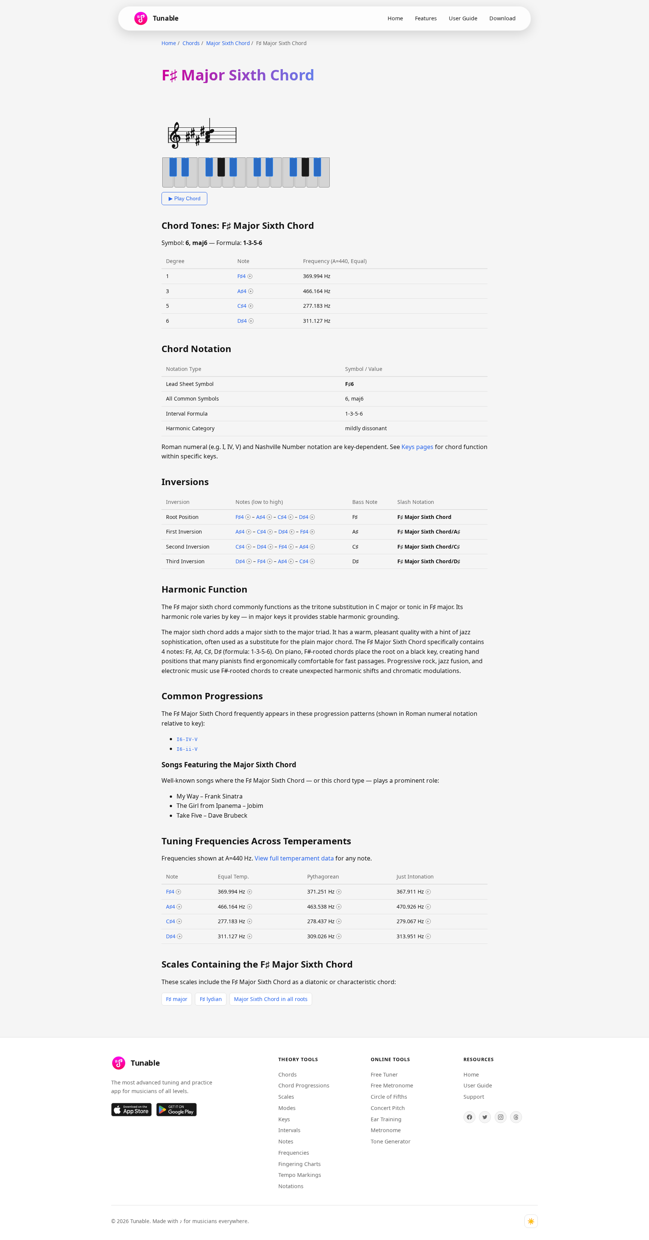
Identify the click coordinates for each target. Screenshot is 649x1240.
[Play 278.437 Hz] (338, 921)
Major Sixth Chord (228, 43)
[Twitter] (485, 1117)
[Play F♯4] (250, 276)
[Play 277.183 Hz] (249, 921)
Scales (286, 1096)
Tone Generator (391, 1141)
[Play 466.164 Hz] (249, 906)
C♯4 (241, 305)
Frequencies (293, 1152)
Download (502, 18)
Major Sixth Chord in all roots (271, 999)
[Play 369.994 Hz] (249, 892)
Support (473, 1096)
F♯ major (176, 999)
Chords (191, 43)
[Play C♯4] (251, 306)
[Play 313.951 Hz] (428, 936)
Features (426, 18)
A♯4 (241, 291)
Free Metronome (392, 1085)
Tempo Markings (299, 1174)
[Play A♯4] (251, 291)
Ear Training (386, 1119)
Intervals (289, 1130)
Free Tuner (384, 1074)
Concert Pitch (388, 1107)
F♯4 (241, 276)
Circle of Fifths (389, 1096)
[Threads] (516, 1117)
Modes (287, 1107)
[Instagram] (501, 1117)
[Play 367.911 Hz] (428, 892)
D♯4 (242, 320)
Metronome (386, 1130)
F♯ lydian (211, 999)
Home (395, 18)
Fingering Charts (299, 1163)
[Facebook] (469, 1117)
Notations (290, 1186)
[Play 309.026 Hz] (338, 936)
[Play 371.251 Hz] (338, 892)
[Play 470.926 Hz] (428, 906)
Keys (284, 1119)
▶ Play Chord (185, 198)
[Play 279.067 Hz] (428, 921)
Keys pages (417, 447)
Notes (285, 1141)
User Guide (463, 18)
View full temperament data (294, 858)
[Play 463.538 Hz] (338, 906)
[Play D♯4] (251, 321)
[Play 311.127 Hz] (249, 936)
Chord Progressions (303, 1085)
